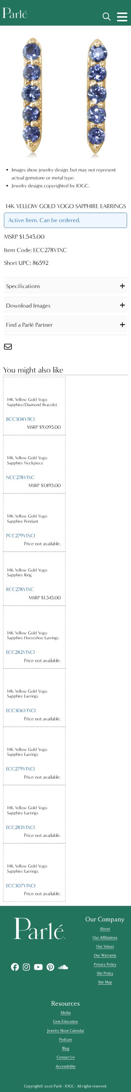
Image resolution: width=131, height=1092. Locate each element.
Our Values (105, 946)
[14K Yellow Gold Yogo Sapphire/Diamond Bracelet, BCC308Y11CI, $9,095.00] (34, 387)
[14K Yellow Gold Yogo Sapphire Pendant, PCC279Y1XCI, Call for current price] (34, 503)
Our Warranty (105, 955)
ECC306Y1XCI (21, 710)
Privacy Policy (105, 964)
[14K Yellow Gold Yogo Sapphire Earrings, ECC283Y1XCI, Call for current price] (34, 795)
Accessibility (66, 1066)
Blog (65, 1048)
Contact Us (66, 1057)
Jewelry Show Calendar (65, 1030)
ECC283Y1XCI (20, 827)
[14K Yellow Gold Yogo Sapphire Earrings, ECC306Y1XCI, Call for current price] (34, 679)
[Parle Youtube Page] (38, 967)
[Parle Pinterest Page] (50, 967)
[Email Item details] (11, 348)
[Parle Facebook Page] (15, 967)
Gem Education (65, 1021)
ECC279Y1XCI (20, 769)
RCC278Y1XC (20, 589)
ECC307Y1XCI (20, 885)
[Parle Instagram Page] (26, 967)
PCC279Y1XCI (20, 536)
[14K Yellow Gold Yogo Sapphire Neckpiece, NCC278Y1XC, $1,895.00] (34, 445)
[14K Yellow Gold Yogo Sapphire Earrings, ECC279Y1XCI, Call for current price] (34, 737)
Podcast (65, 1039)
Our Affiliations (105, 937)
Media (66, 1012)
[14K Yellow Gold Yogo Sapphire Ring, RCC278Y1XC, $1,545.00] (34, 559)
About (105, 928)
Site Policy (105, 973)
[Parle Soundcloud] (63, 967)
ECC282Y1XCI (20, 652)
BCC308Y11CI (20, 419)
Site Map (105, 982)
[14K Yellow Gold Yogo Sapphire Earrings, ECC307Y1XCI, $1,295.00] (34, 853)
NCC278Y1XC (20, 477)
